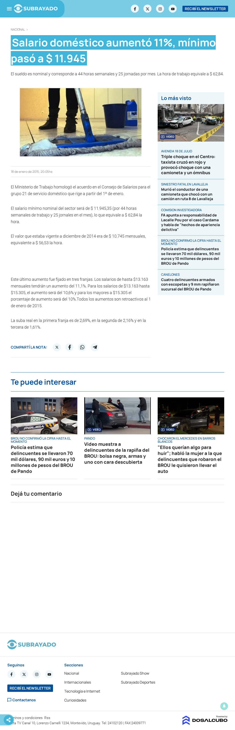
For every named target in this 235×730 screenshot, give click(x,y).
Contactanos (24, 700)
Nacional (18, 29)
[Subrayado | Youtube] (173, 9)
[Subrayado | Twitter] (147, 9)
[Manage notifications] (224, 706)
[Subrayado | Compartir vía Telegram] (95, 347)
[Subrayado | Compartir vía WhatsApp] (82, 347)
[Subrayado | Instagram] (160, 9)
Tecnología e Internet (82, 691)
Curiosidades (75, 700)
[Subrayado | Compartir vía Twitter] (57, 347)
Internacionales (77, 682)
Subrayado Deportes (138, 682)
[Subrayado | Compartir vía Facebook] (69, 347)
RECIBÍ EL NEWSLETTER (205, 8)
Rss (47, 718)
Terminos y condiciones (25, 718)
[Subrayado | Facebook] (135, 9)
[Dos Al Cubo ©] (205, 723)
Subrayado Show (135, 673)
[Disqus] (117, 565)
